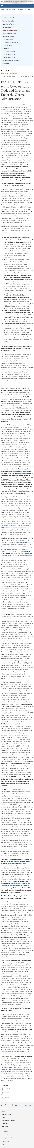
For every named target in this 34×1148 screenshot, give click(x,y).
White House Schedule (9, 33)
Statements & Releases (24, 9)
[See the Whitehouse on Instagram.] (5, 1105)
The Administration (8, 1120)
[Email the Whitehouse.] (30, 1105)
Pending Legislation (9, 51)
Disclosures (6, 63)
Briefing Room (10, 9)
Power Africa (22, 863)
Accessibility (5, 1135)
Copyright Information (7, 1138)
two (12, 591)
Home (2, 9)
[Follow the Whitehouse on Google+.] (12, 1105)
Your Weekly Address (8, 21)
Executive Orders (9, 39)
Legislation (5, 48)
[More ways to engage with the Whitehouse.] (20, 1105)
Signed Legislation (9, 54)
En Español (5, 1131)
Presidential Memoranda (11, 42)
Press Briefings (7, 27)
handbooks (17, 591)
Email (6, 1096)
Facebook (6, 1092)
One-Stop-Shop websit (22, 542)
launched (4, 600)
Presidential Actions (8, 36)
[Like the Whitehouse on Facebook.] (8, 1105)
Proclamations (8, 45)
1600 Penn (5, 1126)
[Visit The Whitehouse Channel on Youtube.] (16, 1105)
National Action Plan (17, 1043)
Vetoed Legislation (9, 57)
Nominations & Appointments (11, 60)
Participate (5, 1123)
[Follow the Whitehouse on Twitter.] (2, 1105)
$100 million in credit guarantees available (14, 528)
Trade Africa (11, 863)
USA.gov (4, 1144)
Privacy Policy (5, 1141)
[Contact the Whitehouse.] (25, 1105)
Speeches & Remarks (9, 24)
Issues (4, 1117)
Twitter (6, 1088)
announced (22, 473)
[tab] (2, 6)
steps (9, 1071)
